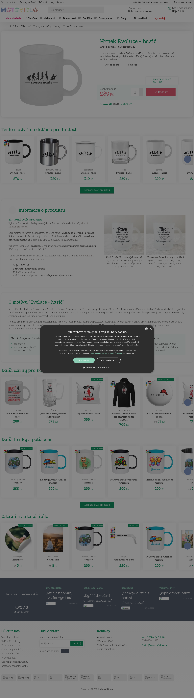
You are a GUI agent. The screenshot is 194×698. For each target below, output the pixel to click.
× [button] (151, 329)
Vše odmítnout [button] (108, 360)
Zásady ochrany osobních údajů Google (106, 353)
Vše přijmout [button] (84, 360)
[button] (97, 367)
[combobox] (146, 328)
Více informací (129, 353)
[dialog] (97, 349)
